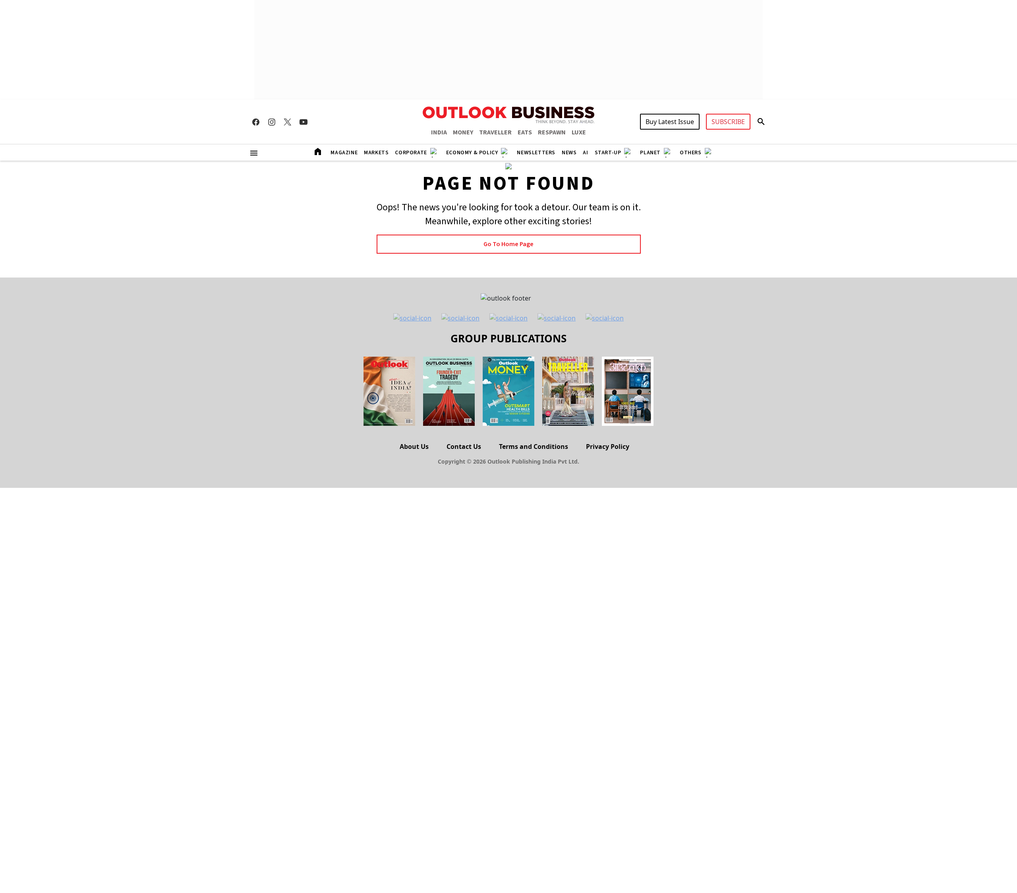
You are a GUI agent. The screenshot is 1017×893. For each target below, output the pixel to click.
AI (585, 153)
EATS (525, 132)
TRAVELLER (495, 132)
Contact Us (464, 446)
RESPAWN (552, 132)
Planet (650, 153)
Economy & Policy (472, 153)
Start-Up (608, 153)
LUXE (579, 132)
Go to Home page (508, 244)
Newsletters (536, 153)
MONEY (463, 132)
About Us (414, 446)
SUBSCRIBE (728, 121)
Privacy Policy (607, 446)
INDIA (439, 132)
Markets (376, 153)
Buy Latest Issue (670, 121)
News (569, 153)
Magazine (344, 153)
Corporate (411, 153)
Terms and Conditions (533, 446)
